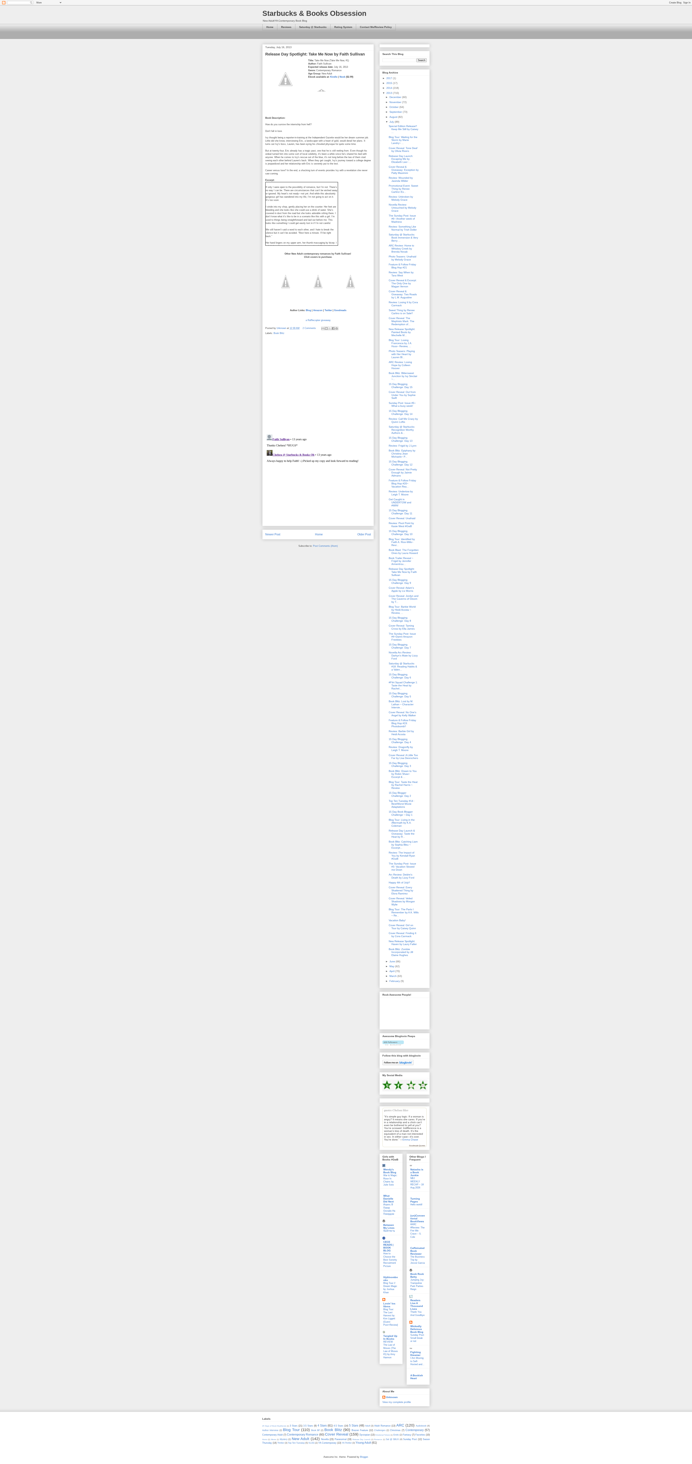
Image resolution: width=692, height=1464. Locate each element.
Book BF (315, 1430)
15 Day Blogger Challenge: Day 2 (400, 794)
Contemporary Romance (302, 1434)
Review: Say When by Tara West (401, 274)
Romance (378, 1439)
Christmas (395, 1430)
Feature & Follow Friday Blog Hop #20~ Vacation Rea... (402, 483)
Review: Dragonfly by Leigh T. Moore (401, 749)
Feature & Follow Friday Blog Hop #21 (402, 266)
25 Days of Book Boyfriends (274, 1426)
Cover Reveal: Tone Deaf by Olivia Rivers (403, 150)
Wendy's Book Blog (389, 1171)
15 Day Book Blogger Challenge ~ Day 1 (401, 813)
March (393, 976)
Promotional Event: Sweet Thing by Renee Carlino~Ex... (403, 188)
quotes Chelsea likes (396, 1110)
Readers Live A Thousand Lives (416, 1304)
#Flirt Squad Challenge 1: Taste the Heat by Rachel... (403, 685)
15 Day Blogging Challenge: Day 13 (400, 439)
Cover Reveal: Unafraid (402, 518)
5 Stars (353, 1425)
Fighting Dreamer (415, 1353)
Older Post (364, 534)
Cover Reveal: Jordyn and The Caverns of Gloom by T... (403, 598)
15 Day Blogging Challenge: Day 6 (400, 676)
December (395, 97)
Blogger (364, 1457)
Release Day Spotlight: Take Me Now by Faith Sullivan (403, 571)
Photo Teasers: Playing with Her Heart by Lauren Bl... (402, 354)
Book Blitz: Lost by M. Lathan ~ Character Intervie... (401, 704)
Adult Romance (382, 1425)
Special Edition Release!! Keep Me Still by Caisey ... (403, 129)
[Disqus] (318, 385)
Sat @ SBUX (392, 1439)
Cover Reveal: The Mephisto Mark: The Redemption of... (401, 321)
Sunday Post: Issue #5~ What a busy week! (402, 404)
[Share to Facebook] (333, 328)
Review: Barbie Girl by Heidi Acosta (401, 733)
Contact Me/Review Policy (376, 27)
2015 (389, 83)
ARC (400, 1425)
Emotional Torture (382, 1435)
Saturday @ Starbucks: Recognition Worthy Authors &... (402, 429)
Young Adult (363, 1442)
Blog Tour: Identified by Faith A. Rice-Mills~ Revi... (402, 542)
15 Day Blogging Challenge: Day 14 (400, 412)
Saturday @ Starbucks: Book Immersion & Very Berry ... (403, 237)
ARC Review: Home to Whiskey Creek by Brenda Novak (401, 248)
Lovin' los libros (389, 1305)
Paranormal (341, 1439)
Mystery (283, 1439)
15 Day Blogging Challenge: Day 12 (400, 463)
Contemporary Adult (272, 1434)
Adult (367, 1426)
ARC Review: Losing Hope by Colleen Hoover (400, 365)
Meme (273, 1439)
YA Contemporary (327, 1442)
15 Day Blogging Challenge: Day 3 (400, 765)
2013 (389, 93)
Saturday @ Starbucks (313, 27)
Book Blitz (279, 333)
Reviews (286, 27)
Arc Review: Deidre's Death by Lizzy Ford (401, 876)
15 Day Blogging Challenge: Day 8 (400, 619)
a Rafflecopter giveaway (318, 320)
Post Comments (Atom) (325, 546)
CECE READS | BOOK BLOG (388, 1246)
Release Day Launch (361, 1439)
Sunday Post (410, 1439)
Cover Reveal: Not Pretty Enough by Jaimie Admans (403, 472)
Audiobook (421, 1426)
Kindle (333, 76)
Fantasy (407, 1434)
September (396, 111)
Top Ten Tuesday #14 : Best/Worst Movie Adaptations (402, 803)
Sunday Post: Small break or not (417, 1338)
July (392, 121)
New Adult (300, 1439)
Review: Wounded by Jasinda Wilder (401, 179)
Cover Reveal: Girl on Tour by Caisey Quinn (402, 927)
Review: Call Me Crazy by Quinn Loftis (403, 420)
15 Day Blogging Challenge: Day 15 (400, 386)
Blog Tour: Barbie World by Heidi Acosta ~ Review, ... (402, 609)
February (395, 981)
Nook (342, 76)
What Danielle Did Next (388, 1198)
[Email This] (323, 328)
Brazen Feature (360, 1430)
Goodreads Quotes (417, 1146)
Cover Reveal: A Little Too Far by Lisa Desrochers (403, 757)
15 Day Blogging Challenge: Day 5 (400, 695)
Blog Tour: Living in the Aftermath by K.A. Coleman (402, 822)
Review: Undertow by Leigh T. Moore (401, 493)
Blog (308, 310)
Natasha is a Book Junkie (416, 1172)
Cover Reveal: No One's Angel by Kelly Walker (402, 714)
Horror (264, 1439)
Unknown (392, 1397)
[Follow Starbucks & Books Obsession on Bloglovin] (393, 1044)
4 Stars (322, 1425)
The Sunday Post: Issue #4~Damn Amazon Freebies (402, 636)
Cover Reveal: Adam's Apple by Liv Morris (401, 589)
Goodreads (340, 310)
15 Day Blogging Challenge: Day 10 (400, 533)
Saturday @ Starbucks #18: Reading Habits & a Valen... (403, 666)
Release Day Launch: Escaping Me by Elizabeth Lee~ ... (401, 159)
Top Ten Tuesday (296, 1443)
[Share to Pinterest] (336, 328)
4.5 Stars (338, 1425)
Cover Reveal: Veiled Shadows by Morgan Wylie (402, 901)
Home (269, 27)
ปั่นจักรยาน (389, 1230)
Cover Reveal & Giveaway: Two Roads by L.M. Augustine (403, 294)
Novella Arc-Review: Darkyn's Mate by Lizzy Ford (403, 655)
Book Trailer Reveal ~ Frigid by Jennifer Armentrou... (401, 561)
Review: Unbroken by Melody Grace (401, 198)
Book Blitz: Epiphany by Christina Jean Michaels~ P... (402, 453)
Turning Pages (415, 1200)
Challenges (379, 1430)
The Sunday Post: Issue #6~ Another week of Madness (402, 218)
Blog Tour (291, 1430)
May (392, 966)
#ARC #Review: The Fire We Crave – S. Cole (417, 1230)
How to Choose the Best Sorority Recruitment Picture (390, 1259)
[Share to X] (330, 328)
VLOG (311, 1443)
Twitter (328, 310)
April (392, 971)
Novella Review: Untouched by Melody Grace (402, 207)
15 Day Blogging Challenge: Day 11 (400, 512)
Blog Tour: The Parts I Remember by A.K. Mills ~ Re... (404, 912)
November (395, 102)
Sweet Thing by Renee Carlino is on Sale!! (402, 312)
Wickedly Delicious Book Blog (416, 1329)
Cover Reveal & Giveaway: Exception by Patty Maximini (404, 169)
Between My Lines (388, 1226)
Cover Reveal (336, 1434)
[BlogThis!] (326, 328)
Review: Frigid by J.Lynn (402, 445)
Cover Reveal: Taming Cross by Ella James (402, 627)
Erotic (396, 1435)
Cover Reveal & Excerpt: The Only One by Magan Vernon (403, 283)
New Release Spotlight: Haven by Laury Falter (403, 943)
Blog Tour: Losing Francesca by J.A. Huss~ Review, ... (400, 343)
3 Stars (294, 1425)
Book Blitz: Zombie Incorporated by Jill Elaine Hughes (401, 952)
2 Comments (309, 328)
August (393, 116)
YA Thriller (347, 1443)
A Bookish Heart (416, 1377)
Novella (325, 1439)
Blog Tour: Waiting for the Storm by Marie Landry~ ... (403, 140)
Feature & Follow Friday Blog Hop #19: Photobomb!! (402, 723)
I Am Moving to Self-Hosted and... (417, 1361)
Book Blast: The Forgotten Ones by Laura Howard (404, 551)
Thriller (280, 1443)
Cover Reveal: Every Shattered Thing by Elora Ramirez (401, 890)
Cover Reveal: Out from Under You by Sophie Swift (402, 395)
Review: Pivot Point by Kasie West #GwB (401, 525)
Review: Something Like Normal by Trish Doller (403, 228)
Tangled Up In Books (390, 1337)
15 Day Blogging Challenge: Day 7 (400, 646)
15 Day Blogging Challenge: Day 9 (400, 581)
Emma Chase (410, 1139)
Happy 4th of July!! (399, 882)
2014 (389, 87)
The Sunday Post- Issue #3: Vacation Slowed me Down (402, 866)
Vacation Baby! (397, 920)
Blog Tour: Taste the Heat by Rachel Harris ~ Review (403, 785)
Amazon (317, 310)
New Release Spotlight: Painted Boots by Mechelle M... (402, 332)
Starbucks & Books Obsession (314, 13)
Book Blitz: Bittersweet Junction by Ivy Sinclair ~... (403, 376)
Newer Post (272, 534)
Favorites (420, 1434)
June (392, 961)
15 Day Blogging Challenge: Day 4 (400, 741)
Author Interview (270, 1430)
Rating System (343, 27)
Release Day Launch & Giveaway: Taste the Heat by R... (402, 833)
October (394, 107)
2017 (389, 78)
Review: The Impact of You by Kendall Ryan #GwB (402, 855)
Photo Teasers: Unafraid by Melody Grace (402, 258)
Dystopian (365, 1434)
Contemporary (414, 1430)
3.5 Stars (308, 1425)
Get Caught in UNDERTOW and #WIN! (400, 502)
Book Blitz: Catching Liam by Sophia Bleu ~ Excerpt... (403, 844)
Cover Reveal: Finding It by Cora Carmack (402, 935)
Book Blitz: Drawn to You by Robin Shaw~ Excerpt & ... (403, 774)
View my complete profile (396, 1402)
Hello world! (416, 1204)
